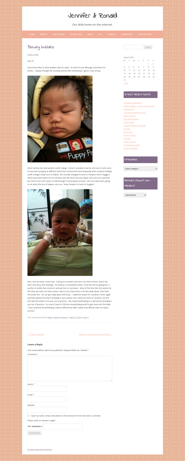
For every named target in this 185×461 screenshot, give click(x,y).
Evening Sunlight (130, 148)
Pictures (64, 317)
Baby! (50, 317)
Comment (32, 354)
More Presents (130, 135)
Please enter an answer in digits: (41, 420)
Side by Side (129, 122)
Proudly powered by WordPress (39, 449)
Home (32, 34)
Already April (129, 109)
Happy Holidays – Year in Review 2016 (139, 106)
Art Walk (127, 129)
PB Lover (127, 138)
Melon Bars (128, 132)
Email (30, 394)
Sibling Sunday (130, 142)
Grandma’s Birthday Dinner (135, 112)
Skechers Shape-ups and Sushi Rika (95, 334)
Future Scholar (130, 116)
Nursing (56, 317)
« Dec (126, 83)
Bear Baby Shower (131, 119)
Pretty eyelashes (35, 334)
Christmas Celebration (133, 103)
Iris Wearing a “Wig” (132, 145)
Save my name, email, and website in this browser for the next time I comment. (66, 415)
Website (31, 405)
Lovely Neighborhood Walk (135, 125)
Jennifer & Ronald (92, 16)
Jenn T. (86, 317)
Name (31, 384)
